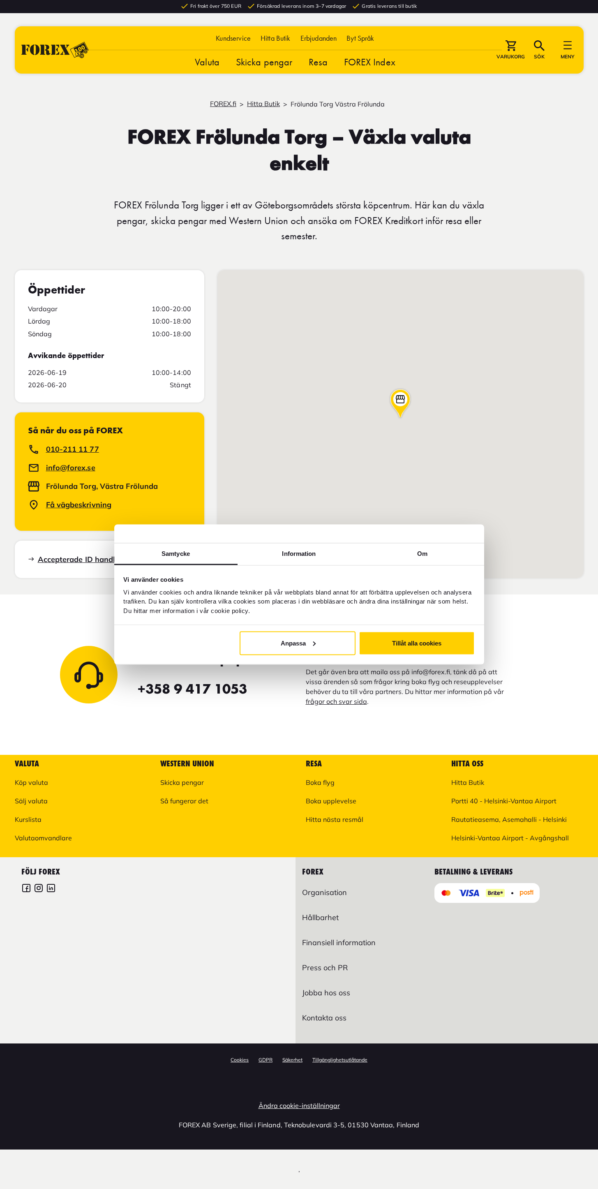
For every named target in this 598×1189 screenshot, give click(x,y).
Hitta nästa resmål (334, 819)
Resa (318, 62)
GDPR (265, 1060)
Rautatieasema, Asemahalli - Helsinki (509, 819)
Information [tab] (299, 553)
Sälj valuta (31, 801)
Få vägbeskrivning (79, 504)
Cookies (240, 1060)
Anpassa (293, 642)
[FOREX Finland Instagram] (39, 889)
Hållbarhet (320, 917)
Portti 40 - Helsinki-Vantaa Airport (503, 801)
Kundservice (233, 38)
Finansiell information (339, 942)
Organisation (324, 892)
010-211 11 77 (72, 449)
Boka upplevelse (331, 801)
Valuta (207, 62)
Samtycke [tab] (176, 553)
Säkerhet (292, 1060)
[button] (360, 38)
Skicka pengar (264, 62)
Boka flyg (320, 782)
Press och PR (325, 967)
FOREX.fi (223, 103)
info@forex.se (70, 467)
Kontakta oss (324, 1017)
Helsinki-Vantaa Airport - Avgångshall (510, 838)
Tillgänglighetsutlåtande (339, 1060)
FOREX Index (369, 62)
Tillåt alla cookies (416, 642)
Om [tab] (422, 553)
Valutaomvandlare (43, 838)
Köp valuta (31, 782)
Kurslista (28, 819)
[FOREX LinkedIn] (51, 889)
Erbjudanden (318, 38)
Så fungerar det (184, 801)
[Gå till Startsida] (55, 50)
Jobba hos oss (326, 992)
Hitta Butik (276, 38)
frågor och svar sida (336, 701)
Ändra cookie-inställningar (299, 1105)
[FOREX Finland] (26, 889)
